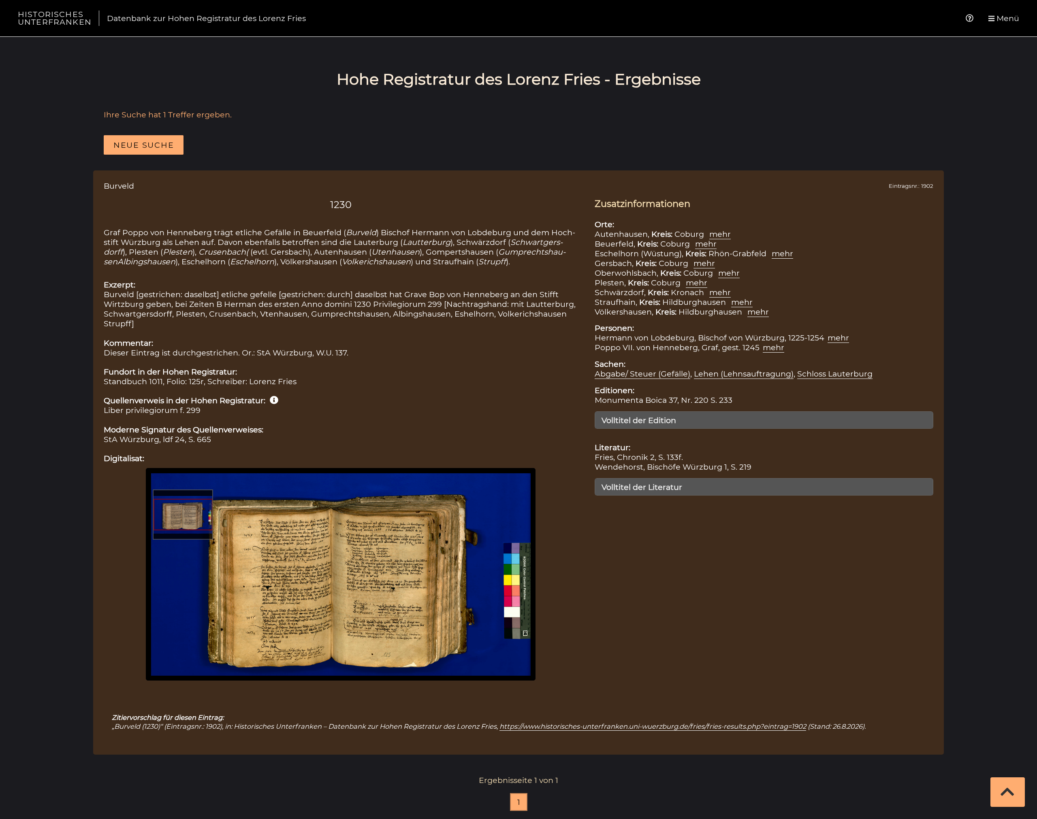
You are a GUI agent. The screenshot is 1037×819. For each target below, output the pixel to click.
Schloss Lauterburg (835, 374)
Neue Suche (143, 145)
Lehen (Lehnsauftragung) (744, 374)
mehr (720, 234)
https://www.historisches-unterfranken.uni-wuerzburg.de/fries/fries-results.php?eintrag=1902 (652, 726)
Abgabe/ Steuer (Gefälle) (642, 374)
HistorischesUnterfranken (55, 18)
